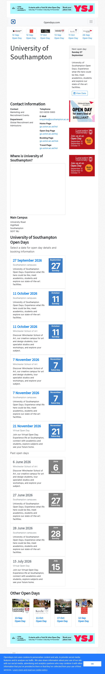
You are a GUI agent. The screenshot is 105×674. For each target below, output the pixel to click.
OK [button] (92, 664)
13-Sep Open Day (20, 619)
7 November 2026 (26, 359)
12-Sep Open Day (83, 619)
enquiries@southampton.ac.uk (54, 119)
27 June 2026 (23, 495)
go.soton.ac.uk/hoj (49, 133)
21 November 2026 (27, 426)
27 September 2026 (27, 260)
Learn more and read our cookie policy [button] (30, 670)
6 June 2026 (22, 461)
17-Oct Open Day (62, 619)
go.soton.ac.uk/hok (49, 141)
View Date (80, 93)
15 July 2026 (22, 561)
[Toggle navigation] (91, 21)
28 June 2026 (23, 528)
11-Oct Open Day (41, 619)
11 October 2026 (25, 293)
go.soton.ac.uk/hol (49, 148)
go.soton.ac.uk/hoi (49, 126)
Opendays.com (52, 22)
